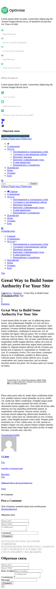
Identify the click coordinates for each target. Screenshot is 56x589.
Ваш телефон (8, 571)
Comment (5, 533)
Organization (7, 435)
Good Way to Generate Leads (12, 468)
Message (5, 580)
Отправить (7, 536)
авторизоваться (9, 509)
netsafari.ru (6, 293)
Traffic (16, 435)
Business (17, 293)
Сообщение (8, 577)
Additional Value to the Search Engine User (16, 483)
